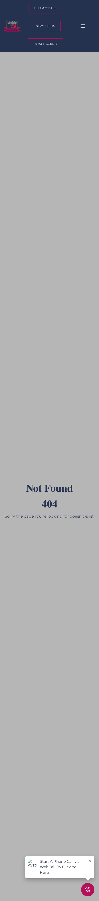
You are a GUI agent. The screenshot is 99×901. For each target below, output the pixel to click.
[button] (83, 26)
